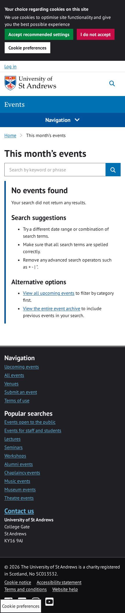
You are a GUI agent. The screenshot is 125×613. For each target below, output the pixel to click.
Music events (17, 481)
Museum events (20, 489)
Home (10, 135)
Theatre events (19, 498)
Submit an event (20, 392)
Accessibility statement (59, 582)
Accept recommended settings (38, 34)
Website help (65, 589)
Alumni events (18, 464)
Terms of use (16, 400)
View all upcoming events (48, 293)
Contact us (19, 511)
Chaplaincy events (22, 472)
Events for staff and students (32, 430)
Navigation (58, 119)
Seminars (13, 447)
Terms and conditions (25, 589)
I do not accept (96, 34)
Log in (10, 66)
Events (14, 104)
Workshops (15, 456)
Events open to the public (30, 422)
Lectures (12, 439)
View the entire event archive (51, 308)
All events (14, 375)
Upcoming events (21, 366)
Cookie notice (17, 582)
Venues (11, 383)
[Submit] (113, 169)
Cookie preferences (27, 48)
